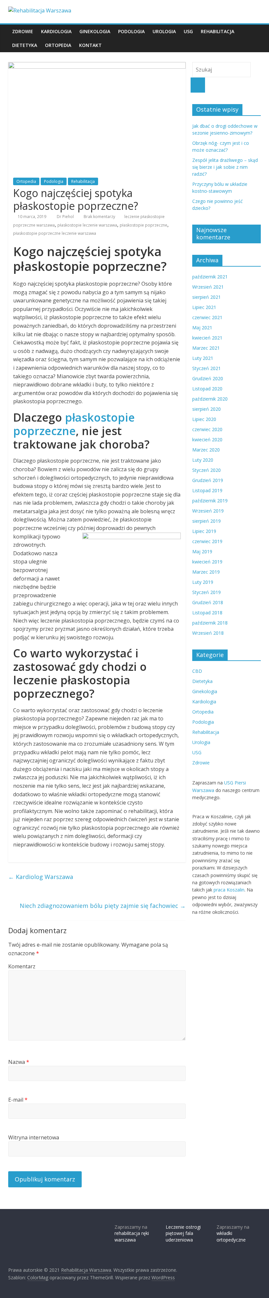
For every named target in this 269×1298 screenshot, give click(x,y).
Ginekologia (94, 31)
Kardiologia (56, 31)
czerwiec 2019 (207, 541)
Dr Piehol (66, 216)
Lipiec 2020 (204, 419)
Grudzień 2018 (207, 602)
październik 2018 (210, 623)
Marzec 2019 (206, 572)
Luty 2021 (202, 358)
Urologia (164, 31)
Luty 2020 (202, 460)
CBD (197, 671)
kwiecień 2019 (207, 562)
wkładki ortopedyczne (231, 1236)
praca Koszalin (229, 890)
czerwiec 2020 (207, 429)
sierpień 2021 (206, 297)
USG (188, 31)
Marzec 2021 (206, 348)
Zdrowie (22, 31)
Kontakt (90, 45)
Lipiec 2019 (204, 531)
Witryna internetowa (33, 1137)
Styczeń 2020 (206, 470)
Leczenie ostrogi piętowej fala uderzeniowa (183, 1233)
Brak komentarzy (99, 216)
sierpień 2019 (206, 521)
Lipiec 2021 (204, 307)
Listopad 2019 (207, 490)
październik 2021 (210, 277)
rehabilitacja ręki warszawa (131, 1236)
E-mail (18, 1099)
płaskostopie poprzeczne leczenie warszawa (54, 233)
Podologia (131, 31)
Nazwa (18, 1062)
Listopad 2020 (207, 388)
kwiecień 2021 (207, 338)
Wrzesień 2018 (208, 633)
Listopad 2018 (207, 612)
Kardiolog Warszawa (40, 877)
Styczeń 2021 (206, 368)
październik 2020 (210, 399)
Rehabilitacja (217, 31)
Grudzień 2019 (207, 480)
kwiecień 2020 (207, 439)
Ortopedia (58, 45)
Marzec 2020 (206, 450)
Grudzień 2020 (207, 378)
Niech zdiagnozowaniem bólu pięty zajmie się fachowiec (103, 906)
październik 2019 (210, 500)
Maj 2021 (202, 327)
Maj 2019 (202, 551)
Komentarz (21, 966)
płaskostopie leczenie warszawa (87, 225)
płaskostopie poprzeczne (143, 225)
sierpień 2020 (206, 409)
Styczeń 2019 (206, 592)
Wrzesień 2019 (208, 511)
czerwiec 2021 (207, 317)
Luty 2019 (202, 582)
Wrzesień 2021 (208, 287)
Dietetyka (24, 45)
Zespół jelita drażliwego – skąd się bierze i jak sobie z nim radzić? (225, 167)
